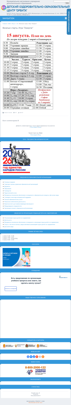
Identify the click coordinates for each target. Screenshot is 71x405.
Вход (39, 127)
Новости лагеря (8, 112)
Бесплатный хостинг (34, 402)
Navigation (8, 18)
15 (17, 23)
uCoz (41, 402)
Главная (5, 23)
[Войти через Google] (40, 356)
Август (13, 23)
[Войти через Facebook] (34, 356)
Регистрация (33, 127)
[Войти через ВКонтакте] (31, 356)
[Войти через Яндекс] (37, 356)
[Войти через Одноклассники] (43, 356)
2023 (9, 23)
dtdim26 (21, 112)
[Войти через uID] (28, 356)
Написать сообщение (11, 288)
